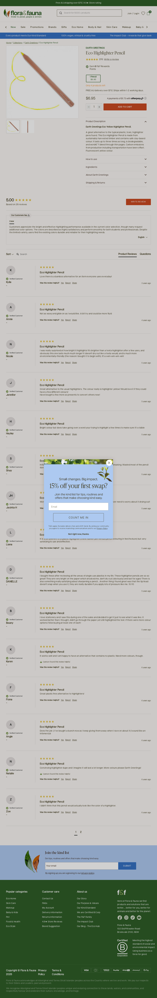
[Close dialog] (109, 462)
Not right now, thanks (78, 534)
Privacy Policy (102, 528)
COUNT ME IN (78, 517)
